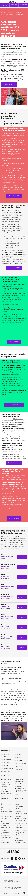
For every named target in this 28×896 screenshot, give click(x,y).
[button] (24, 893)
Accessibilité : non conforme (16, 892)
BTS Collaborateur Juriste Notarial (15, 475)
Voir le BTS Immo (14, 463)
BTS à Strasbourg (20, 763)
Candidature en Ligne (23, 5)
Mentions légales (6, 892)
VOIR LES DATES (9, 84)
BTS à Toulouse (19, 766)
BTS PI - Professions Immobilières (19, 796)
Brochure (4, 5)
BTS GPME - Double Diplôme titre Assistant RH (20, 818)
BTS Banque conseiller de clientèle (5, 784)
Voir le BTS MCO (14, 196)
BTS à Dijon (5, 762)
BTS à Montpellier (7, 768)
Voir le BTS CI (14, 342)
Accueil (3, 12)
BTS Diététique (9, 365)
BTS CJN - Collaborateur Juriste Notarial (6, 791)
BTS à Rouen (19, 760)
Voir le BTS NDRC (14, 268)
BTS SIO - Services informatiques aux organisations (21, 840)
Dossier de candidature (14, 5)
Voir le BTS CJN (14, 518)
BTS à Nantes (5, 771)
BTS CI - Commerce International (5, 798)
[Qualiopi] (14, 872)
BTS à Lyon (4, 765)
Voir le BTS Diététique (14, 405)
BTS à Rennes (19, 757)
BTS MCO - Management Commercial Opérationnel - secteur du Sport (6, 833)
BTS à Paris (18, 754)
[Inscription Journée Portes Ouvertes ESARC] (14, 96)
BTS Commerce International (13, 284)
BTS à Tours (18, 769)
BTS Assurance (6, 779)
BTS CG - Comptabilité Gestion (19, 806)
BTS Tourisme (19, 802)
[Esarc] (12, 1)
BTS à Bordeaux (6, 759)
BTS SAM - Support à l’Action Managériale (21, 825)
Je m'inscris (21, 556)
